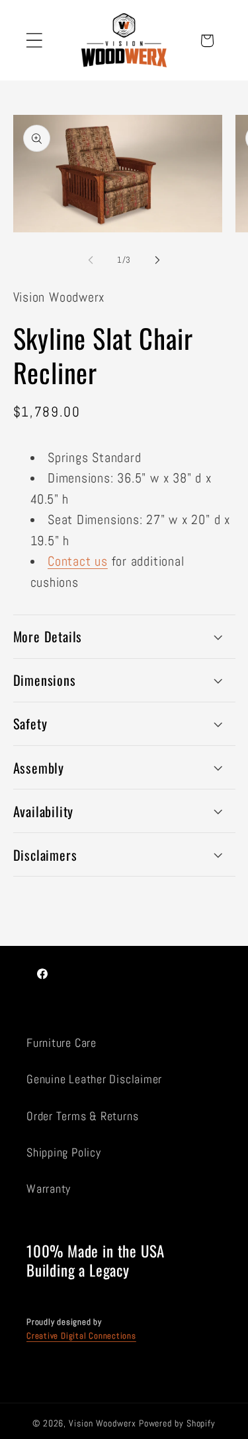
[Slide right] (157, 260)
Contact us (78, 561)
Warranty (48, 1188)
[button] (34, 40)
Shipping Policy (63, 1152)
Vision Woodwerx (102, 1423)
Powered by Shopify (177, 1423)
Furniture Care (61, 1042)
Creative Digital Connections (81, 1335)
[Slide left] (90, 260)
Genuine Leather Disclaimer (94, 1079)
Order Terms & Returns (82, 1115)
